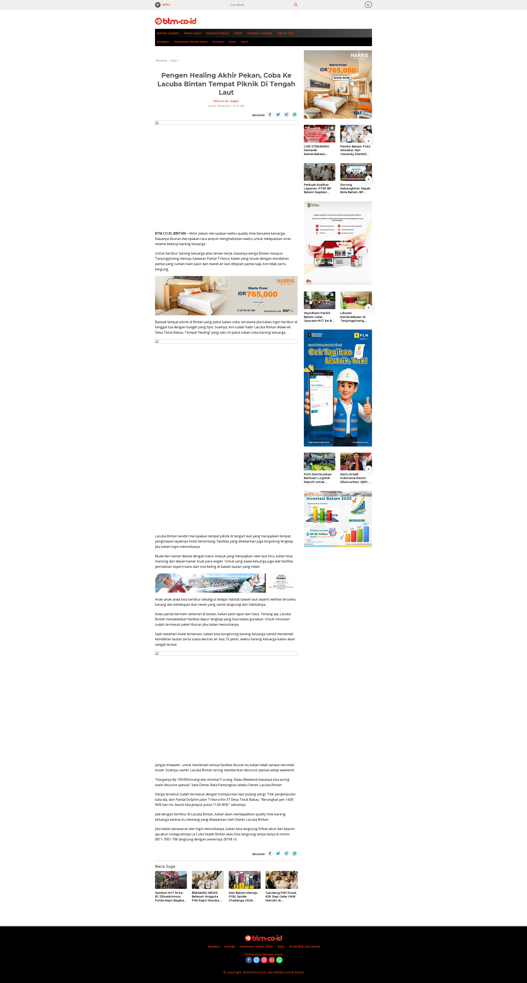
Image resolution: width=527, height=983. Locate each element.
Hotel (238, 33)
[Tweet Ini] (278, 114)
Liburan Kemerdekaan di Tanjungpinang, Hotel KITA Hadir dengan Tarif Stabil (355, 317)
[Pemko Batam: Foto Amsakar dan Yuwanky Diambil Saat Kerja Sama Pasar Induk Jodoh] (356, 134)
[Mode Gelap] (368, 4)
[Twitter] (256, 960)
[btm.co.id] (175, 21)
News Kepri (192, 33)
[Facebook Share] (270, 114)
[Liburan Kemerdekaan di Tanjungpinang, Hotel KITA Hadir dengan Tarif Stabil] (356, 300)
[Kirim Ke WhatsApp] (294, 114)
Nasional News (217, 33)
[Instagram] (264, 960)
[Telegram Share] (286, 114)
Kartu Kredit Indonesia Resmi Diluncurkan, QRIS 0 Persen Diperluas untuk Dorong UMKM (355, 478)
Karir (244, 42)
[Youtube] (271, 960)
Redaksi (163, 42)
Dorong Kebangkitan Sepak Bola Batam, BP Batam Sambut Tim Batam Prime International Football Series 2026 (356, 188)
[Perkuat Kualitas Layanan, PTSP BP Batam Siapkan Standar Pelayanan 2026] (320, 172)
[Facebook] (249, 960)
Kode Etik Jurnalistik (304, 946)
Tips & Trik (285, 33)
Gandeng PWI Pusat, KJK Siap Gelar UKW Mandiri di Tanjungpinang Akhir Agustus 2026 (281, 896)
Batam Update (168, 33)
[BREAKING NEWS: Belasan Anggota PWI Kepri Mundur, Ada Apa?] (208, 880)
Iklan (232, 42)
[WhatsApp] (279, 960)
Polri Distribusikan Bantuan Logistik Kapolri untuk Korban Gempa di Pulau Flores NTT (318, 478)
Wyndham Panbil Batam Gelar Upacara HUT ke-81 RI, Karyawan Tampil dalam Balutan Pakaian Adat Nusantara (319, 317)
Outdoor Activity (259, 33)
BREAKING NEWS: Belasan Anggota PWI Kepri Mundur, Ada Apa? (206, 896)
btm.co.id (221, 101)
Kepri (235, 101)
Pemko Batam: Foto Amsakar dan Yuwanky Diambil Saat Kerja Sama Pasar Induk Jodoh (355, 150)
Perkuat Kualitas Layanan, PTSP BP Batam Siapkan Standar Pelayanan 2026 (318, 188)
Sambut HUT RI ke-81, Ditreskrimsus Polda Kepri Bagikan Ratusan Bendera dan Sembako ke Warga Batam (170, 896)
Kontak (218, 42)
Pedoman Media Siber (191, 42)
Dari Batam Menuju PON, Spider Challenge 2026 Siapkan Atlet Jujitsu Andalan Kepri (244, 896)
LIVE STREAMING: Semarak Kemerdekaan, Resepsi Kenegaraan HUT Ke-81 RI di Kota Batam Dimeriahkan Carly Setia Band (319, 150)
